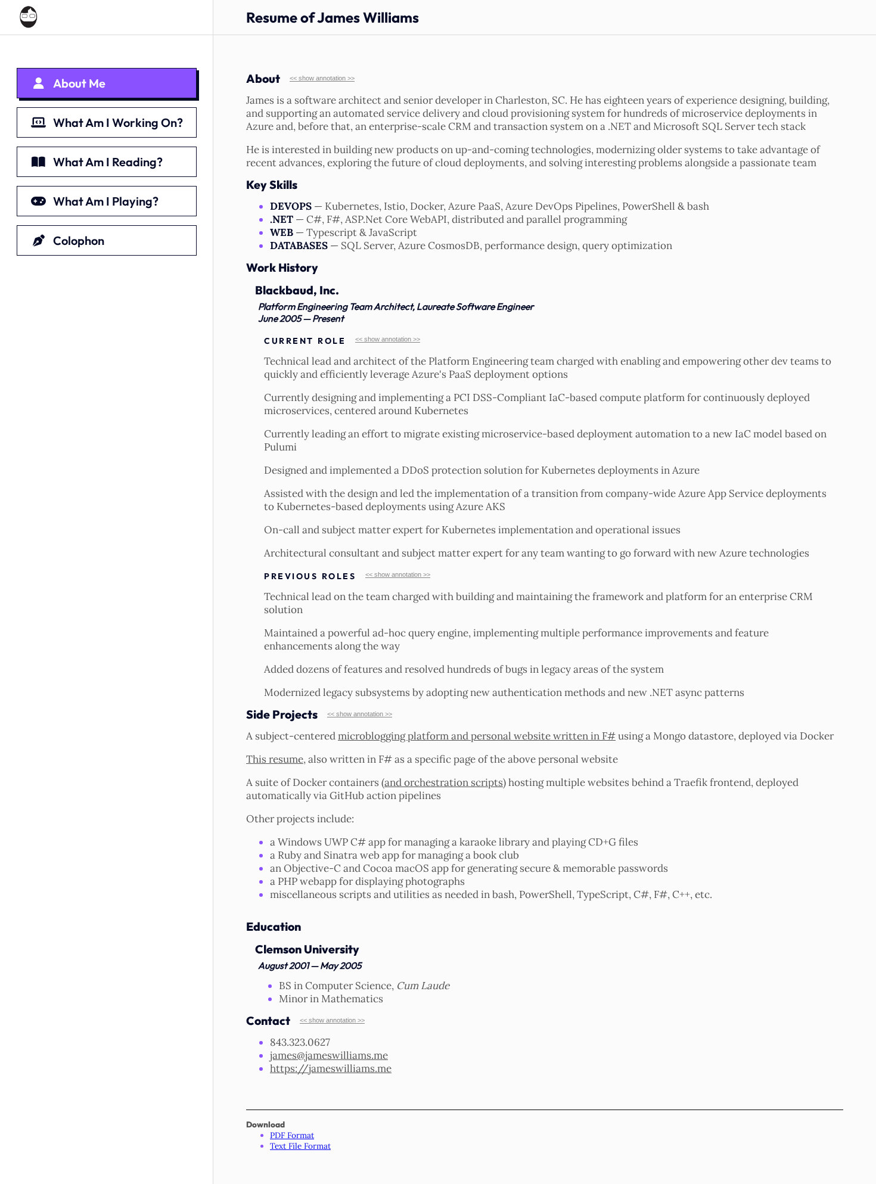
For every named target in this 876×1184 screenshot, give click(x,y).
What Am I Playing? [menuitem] (106, 201)
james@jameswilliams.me (329, 1055)
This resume (274, 759)
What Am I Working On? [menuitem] (118, 122)
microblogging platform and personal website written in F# (477, 735)
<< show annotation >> (322, 78)
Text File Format (300, 1146)
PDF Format (292, 1135)
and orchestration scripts (443, 782)
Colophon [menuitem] (78, 240)
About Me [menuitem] (79, 83)
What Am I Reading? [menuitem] (108, 161)
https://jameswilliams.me (331, 1068)
